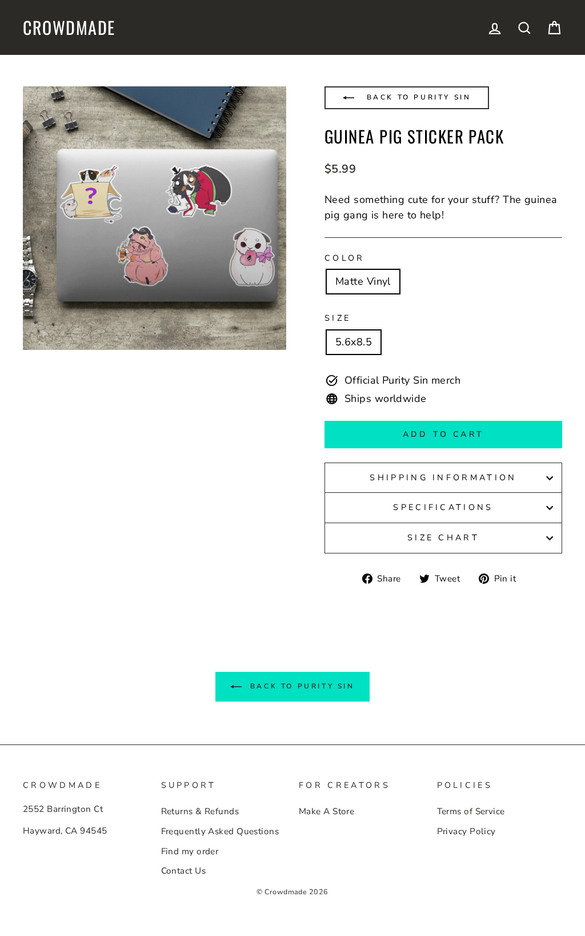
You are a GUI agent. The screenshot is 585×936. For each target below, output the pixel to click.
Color (344, 258)
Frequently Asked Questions (220, 831)
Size (337, 318)
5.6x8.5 (353, 342)
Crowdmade (69, 27)
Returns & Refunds (200, 811)
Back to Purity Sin (417, 97)
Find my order (190, 851)
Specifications (443, 507)
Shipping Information (443, 477)
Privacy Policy (466, 831)
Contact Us (183, 871)
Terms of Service (471, 811)
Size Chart (443, 537)
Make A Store (326, 811)
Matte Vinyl (363, 281)
